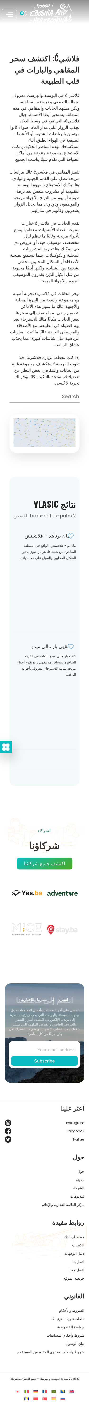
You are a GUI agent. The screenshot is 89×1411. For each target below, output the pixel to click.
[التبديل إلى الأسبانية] (53, 1399)
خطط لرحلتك (74, 1236)
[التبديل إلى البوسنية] (62, 1391)
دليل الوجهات (74, 1253)
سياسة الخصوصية (70, 1327)
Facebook (75, 1131)
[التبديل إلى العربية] (53, 1391)
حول (81, 1171)
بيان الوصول (75, 1343)
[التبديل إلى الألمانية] (35, 1391)
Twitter (78, 1139)
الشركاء (78, 1188)
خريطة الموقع (74, 1278)
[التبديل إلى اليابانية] (17, 1391)
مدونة (80, 1179)
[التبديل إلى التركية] (44, 1399)
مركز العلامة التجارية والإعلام (63, 1204)
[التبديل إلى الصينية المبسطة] (35, 1399)
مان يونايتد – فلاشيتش (47, 536)
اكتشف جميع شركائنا (44, 863)
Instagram (75, 1122)
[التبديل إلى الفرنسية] (44, 1391)
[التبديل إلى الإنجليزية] (71, 1391)
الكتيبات (78, 1245)
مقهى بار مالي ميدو (50, 646)
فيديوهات (77, 1196)
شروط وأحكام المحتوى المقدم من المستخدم (50, 1351)
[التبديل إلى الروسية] (62, 1399)
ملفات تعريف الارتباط (68, 1318)
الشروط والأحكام (71, 1310)
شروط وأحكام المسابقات (65, 1335)
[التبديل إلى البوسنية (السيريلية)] (26, 1399)
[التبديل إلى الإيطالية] (26, 1391)
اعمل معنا (77, 1270)
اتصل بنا (78, 1261)
